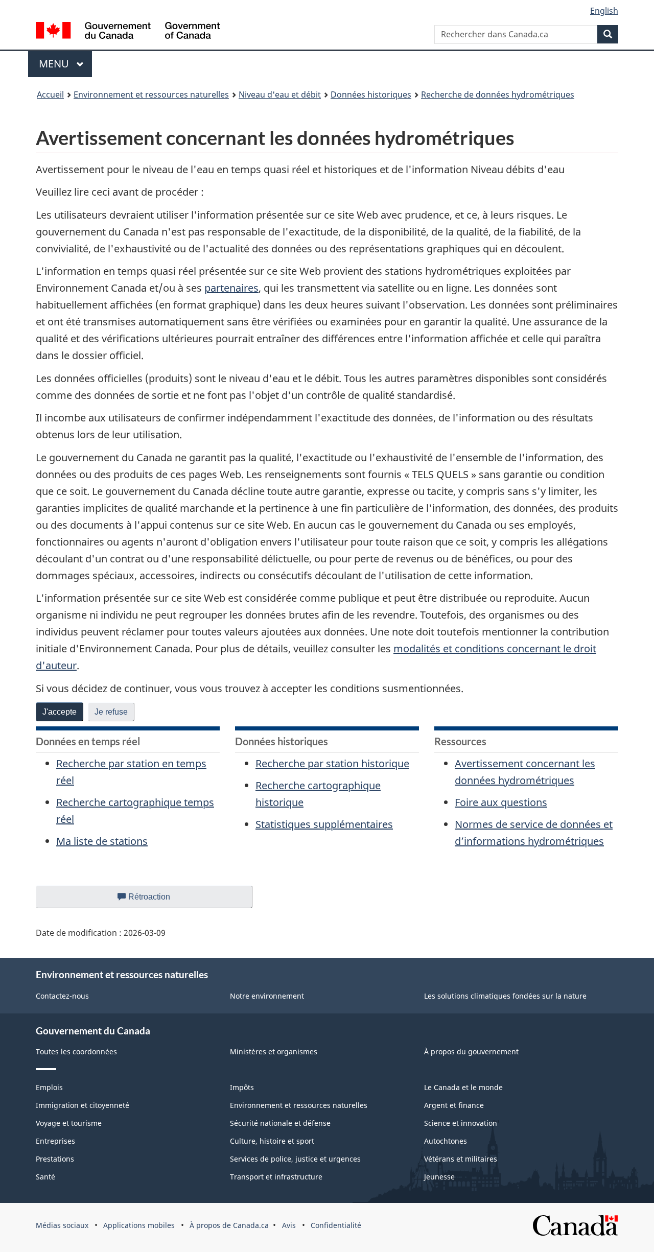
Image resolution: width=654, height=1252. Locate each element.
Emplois (49, 1087)
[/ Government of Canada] (128, 32)
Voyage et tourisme (69, 1123)
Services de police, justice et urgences (295, 1159)
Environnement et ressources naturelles (151, 94)
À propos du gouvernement (471, 1051)
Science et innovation (460, 1123)
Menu (65, 63)
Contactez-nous (62, 996)
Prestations (55, 1159)
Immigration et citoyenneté (82, 1105)
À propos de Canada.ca (229, 1225)
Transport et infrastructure (276, 1177)
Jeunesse (439, 1177)
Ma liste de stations (102, 841)
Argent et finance (454, 1105)
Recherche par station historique (332, 763)
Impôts (242, 1087)
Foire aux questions (501, 802)
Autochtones (445, 1141)
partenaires (231, 288)
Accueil (50, 94)
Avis (289, 1225)
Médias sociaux (62, 1225)
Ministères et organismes (273, 1051)
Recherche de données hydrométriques (497, 94)
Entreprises (55, 1141)
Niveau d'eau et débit (280, 94)
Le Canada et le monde (463, 1087)
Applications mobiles (139, 1225)
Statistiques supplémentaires (324, 824)
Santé (45, 1177)
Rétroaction (157, 900)
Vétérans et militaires (460, 1159)
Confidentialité (336, 1225)
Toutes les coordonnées (76, 1051)
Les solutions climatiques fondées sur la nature (505, 996)
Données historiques (371, 94)
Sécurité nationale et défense (280, 1123)
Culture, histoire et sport (272, 1141)
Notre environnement (267, 996)
